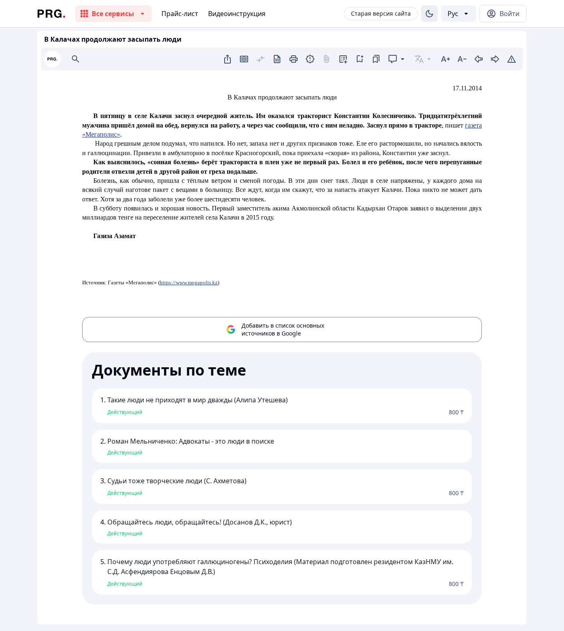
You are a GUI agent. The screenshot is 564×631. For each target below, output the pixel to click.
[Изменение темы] (429, 13)
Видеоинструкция (236, 13)
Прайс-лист (179, 13)
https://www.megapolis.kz (189, 282)
